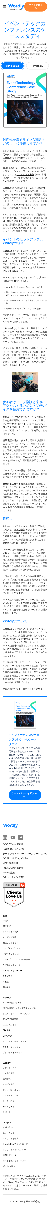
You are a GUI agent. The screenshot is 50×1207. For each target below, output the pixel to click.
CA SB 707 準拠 (10, 1024)
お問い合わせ (8, 1127)
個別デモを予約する (33, 688)
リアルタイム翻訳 (25, 174)
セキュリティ (8, 1106)
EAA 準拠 (7, 1030)
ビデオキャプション (11, 954)
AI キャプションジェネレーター (16, 959)
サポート (7, 1112)
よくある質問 (8, 1073)
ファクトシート (9, 1067)
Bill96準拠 (7, 1035)
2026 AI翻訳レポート (12, 1002)
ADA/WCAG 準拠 (10, 1019)
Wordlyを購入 (9, 1166)
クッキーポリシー (10, 1095)
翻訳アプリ (7, 926)
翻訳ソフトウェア (10, 942)
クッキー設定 (8, 1101)
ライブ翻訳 (19, 529)
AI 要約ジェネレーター (12, 970)
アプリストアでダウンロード (15, 1149)
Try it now (37, 65)
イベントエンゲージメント (14, 1041)
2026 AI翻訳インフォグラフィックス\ (19, 1008)
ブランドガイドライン (12, 1052)
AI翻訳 (5, 920)
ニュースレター (9, 1133)
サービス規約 (8, 1084)
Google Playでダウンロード (15, 1144)
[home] (16, 7)
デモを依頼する (35, 7)
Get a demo (12, 65)
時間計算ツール (9, 1155)
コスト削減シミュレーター (14, 1160)
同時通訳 (7, 987)
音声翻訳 (39, 416)
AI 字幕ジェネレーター (12, 965)
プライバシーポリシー (12, 1090)
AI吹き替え (7, 976)
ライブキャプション (11, 948)
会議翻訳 (36, 576)
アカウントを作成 (10, 1138)
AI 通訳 (6, 981)
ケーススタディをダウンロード (25, 795)
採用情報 (7, 1078)
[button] (4, 6)
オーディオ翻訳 (9, 937)
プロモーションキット (12, 1047)
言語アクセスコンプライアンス (16, 1013)
